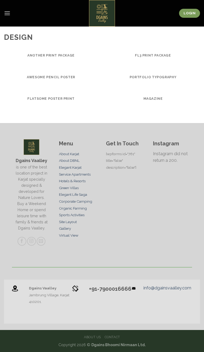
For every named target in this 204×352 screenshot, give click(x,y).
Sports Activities (71, 215)
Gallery (65, 228)
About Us (92, 337)
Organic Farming (73, 208)
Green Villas (69, 188)
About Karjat (69, 154)
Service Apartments (75, 174)
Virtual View (68, 235)
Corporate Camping (75, 201)
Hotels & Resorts (72, 181)
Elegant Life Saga (73, 194)
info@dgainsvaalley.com (167, 287)
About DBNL (69, 160)
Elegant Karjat (70, 167)
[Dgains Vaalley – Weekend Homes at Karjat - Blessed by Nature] (102, 13)
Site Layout (68, 222)
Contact (112, 337)
